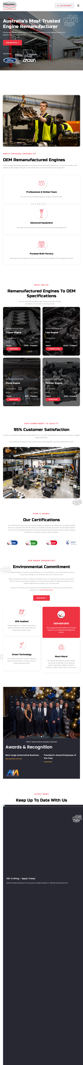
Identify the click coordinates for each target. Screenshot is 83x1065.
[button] (78, 6)
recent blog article (46, 590)
